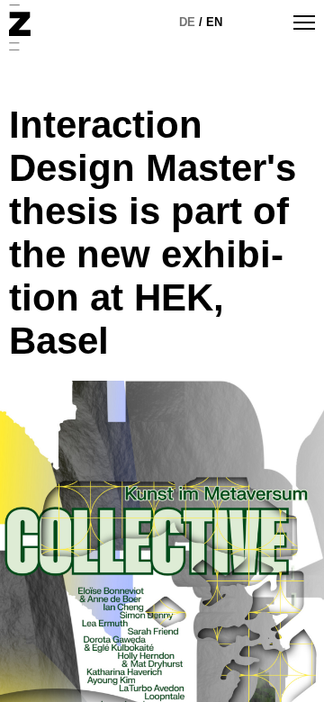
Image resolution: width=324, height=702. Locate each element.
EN (214, 22)
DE (187, 22)
